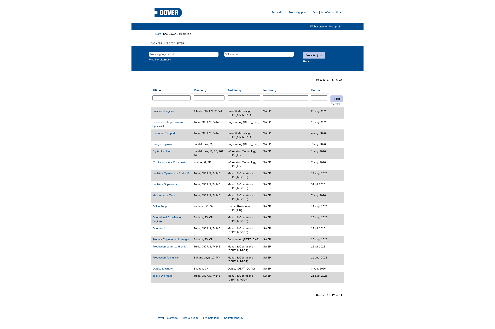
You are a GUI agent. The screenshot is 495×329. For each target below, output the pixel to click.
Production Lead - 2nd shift (169, 246)
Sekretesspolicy (233, 317)
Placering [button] (200, 90)
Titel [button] (156, 89)
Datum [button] (315, 90)
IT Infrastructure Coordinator (170, 162)
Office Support (161, 206)
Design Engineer (163, 144)
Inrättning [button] (269, 90)
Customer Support (164, 133)
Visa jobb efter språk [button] (326, 12)
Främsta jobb (211, 317)
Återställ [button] (336, 103)
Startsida (276, 12)
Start (158, 33)
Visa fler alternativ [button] (160, 59)
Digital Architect (162, 151)
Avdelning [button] (234, 90)
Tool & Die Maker (163, 275)
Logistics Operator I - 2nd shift (171, 173)
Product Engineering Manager (171, 239)
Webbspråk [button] (317, 26)
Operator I (159, 228)
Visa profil (335, 26)
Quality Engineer (163, 268)
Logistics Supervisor (165, 184)
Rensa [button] (307, 61)
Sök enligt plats (297, 12)
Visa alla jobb (190, 317)
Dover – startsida (167, 317)
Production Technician (166, 257)
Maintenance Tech (164, 195)
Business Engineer (164, 111)
